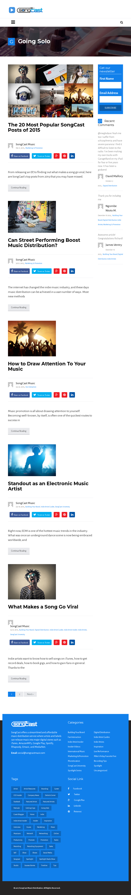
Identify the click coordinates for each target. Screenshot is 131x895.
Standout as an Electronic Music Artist (48, 486)
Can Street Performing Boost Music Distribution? (44, 242)
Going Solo (45, 808)
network (30, 833)
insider (35, 821)
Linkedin (77, 806)
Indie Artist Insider (70, 630)
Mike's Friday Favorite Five (105, 756)
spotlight (29, 859)
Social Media (47, 853)
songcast (17, 859)
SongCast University (62, 507)
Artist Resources (29, 789)
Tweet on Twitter (43, 156)
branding (44, 789)
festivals (17, 808)
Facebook (77, 789)
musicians (17, 833)
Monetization (74, 761)
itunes (29, 827)
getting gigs (30, 808)
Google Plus (79, 800)
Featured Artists (48, 802)
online (56, 833)
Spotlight (98, 766)
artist (16, 789)
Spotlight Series (75, 770)
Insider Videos (74, 747)
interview (17, 827)
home (32, 814)
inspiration (48, 821)
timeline (44, 865)
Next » (30, 694)
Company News (33, 795)
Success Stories (29, 865)
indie (42, 814)
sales (51, 846)
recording (17, 846)
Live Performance (101, 751)
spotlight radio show (47, 859)
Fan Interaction (31, 387)
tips (54, 865)
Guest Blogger (19, 814)
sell (15, 853)
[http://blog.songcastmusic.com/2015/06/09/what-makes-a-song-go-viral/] (50, 581)
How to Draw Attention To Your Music (47, 366)
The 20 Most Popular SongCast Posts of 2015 (46, 127)
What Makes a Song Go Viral (43, 607)
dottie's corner (50, 795)
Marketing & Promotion (34, 148)
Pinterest (77, 812)
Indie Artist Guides (47, 507)
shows (34, 853)
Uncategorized (100, 770)
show (24, 853)
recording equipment (35, 846)
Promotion (44, 840)
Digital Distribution (42, 630)
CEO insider (18, 795)
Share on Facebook (21, 156)
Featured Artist (31, 802)
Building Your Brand (32, 507)
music (53, 827)
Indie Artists (82, 630)
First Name (107, 78)
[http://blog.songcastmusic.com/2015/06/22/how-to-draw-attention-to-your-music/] (50, 338)
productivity (18, 840)
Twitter (77, 794)
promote (31, 840)
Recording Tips (100, 761)
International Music (76, 751)
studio (16, 865)
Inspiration (98, 747)
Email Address (109, 93)
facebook (17, 802)
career (56, 789)
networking (43, 833)
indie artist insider (20, 821)
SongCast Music (25, 144)
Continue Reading (18, 188)
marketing (41, 827)
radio (56, 840)
